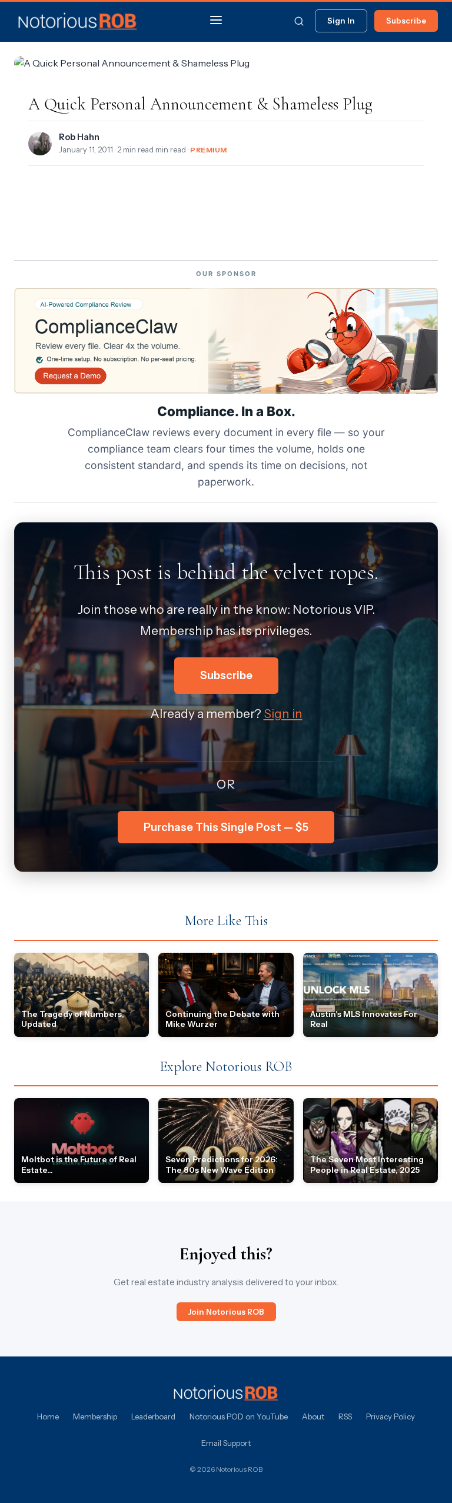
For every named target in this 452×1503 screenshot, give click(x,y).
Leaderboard (153, 1416)
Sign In (341, 20)
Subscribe (406, 20)
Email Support (226, 1443)
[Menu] (216, 20)
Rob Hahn (79, 137)
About (313, 1416)
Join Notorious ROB (226, 1311)
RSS (345, 1416)
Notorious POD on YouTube (239, 1416)
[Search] (299, 21)
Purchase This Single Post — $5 (226, 827)
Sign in (283, 713)
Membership (95, 1416)
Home (48, 1416)
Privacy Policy (390, 1416)
